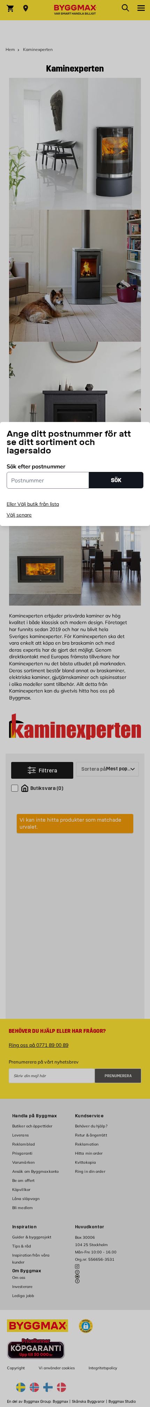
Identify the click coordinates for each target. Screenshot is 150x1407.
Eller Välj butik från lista (33, 504)
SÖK (116, 480)
